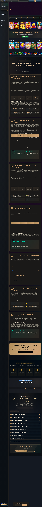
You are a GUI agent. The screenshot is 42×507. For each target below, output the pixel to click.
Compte (20, 411)
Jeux (33, 411)
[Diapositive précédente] (10, 9)
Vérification (38, 411)
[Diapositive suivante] (40, 9)
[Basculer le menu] (1, 1)
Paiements (29, 411)
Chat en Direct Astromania (21, 450)
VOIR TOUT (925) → (40, 40)
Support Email (31, 450)
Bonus (24, 411)
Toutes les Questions (14, 411)
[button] (25, 414)
